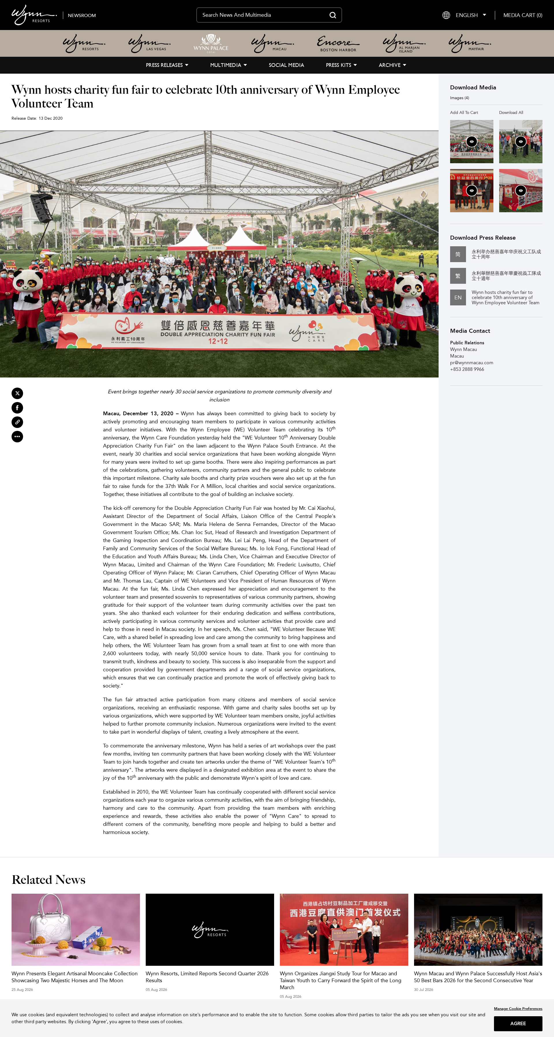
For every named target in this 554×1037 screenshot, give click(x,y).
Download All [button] (511, 112)
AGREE (518, 1023)
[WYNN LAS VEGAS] (149, 43)
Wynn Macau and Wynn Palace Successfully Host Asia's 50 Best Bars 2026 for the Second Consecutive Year (478, 977)
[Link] (17, 422)
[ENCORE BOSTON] (338, 43)
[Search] (333, 14)
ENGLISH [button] (467, 15)
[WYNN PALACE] (211, 43)
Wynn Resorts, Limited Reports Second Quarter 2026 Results (207, 977)
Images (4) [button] (459, 98)
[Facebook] (17, 408)
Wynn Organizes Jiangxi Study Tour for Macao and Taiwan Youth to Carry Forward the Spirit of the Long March (340, 980)
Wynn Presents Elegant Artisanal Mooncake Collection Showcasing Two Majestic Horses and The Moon (75, 977)
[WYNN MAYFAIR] (470, 43)
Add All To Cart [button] (464, 112)
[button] (523, 15)
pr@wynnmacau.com (471, 362)
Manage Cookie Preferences (518, 1009)
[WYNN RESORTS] (84, 43)
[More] (17, 436)
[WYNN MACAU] (272, 43)
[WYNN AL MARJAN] (404, 43)
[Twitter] (17, 393)
